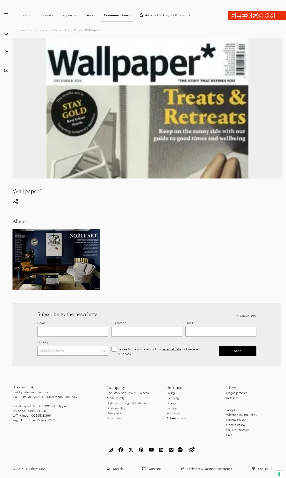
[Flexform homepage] (257, 15)
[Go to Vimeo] (171, 450)
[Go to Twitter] (130, 450)
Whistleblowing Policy (241, 414)
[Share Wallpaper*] (15, 202)
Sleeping (173, 398)
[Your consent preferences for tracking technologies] (279, 474)
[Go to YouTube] (150, 450)
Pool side (173, 413)
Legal (231, 409)
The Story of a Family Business (128, 393)
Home (22, 30)
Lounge (172, 408)
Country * (44, 342)
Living (171, 393)
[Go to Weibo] (191, 450)
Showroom (114, 418)
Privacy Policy (236, 419)
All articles (58, 30)
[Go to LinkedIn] (160, 450)
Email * (190, 323)
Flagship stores (236, 393)
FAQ (229, 435)
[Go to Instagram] (110, 450)
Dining (171, 403)
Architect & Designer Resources (167, 15)
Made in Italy (116, 398)
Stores (232, 387)
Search (118, 468)
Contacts (155, 468)
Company (116, 387)
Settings (174, 387)
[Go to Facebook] (120, 450)
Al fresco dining (178, 418)
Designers (114, 413)
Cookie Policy (235, 425)
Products (25, 15)
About (91, 15)
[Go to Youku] (181, 449)
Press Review (75, 30)
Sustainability (116, 408)
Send (237, 351)
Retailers (232, 398)
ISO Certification (238, 430)
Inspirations (70, 15)
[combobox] (72, 351)
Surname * (118, 323)
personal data (171, 349)
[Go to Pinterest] (140, 450)
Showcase (47, 15)
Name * (42, 323)
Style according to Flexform (126, 403)
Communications (117, 15)
